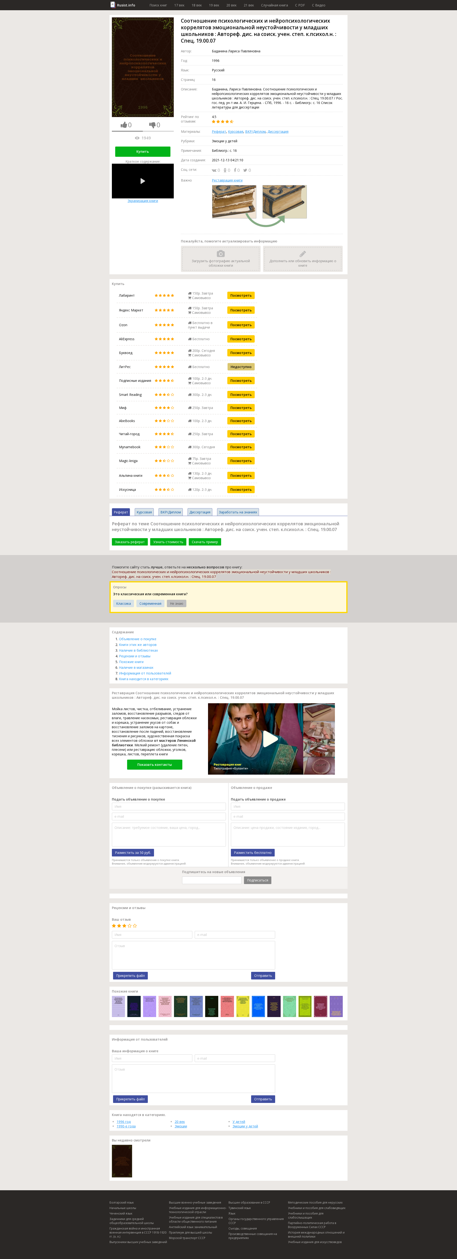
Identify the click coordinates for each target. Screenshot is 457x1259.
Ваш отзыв (121, 919)
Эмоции (181, 1126)
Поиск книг (158, 5)
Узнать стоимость (168, 542)
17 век (179, 5)
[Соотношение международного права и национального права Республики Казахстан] (258, 1007)
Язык (231, 1213)
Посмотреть (241, 295)
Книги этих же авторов (138, 644)
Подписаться (257, 880)
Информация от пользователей (145, 673)
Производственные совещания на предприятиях (252, 1236)
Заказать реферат (130, 542)
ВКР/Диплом (255, 131)
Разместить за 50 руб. (133, 852)
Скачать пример (205, 542)
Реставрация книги (227, 180)
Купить (142, 151)
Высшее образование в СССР (249, 1202)
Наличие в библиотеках (138, 650)
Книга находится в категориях (143, 679)
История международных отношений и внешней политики (316, 1234)
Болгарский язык (121, 1202)
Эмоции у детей (245, 1126)
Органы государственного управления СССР (256, 1221)
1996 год (124, 1121)
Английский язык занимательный (193, 1227)
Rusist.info (126, 5)
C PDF (300, 5)
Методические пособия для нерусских (315, 1202)
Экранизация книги (143, 200)
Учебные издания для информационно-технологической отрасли (198, 1210)
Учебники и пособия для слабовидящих (316, 1208)
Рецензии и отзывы (134, 656)
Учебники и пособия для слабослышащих (305, 1215)
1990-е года (126, 1126)
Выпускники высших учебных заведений (138, 1242)
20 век (231, 5)
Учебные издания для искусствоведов (315, 1242)
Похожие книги (131, 661)
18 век (197, 5)
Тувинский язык (239, 1208)
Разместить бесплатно (253, 852)
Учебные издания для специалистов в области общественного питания (196, 1219)
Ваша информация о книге (135, 1051)
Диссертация (278, 131)
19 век (214, 5)
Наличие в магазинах (136, 667)
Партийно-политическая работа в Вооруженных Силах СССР (312, 1225)
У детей (239, 1121)
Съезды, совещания (242, 1228)
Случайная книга (274, 5)
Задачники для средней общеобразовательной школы (131, 1221)
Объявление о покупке (137, 639)
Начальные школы (122, 1208)
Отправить (263, 975)
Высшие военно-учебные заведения (195, 1202)
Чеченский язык (120, 1213)
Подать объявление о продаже (258, 799)
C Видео (318, 5)
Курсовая (235, 131)
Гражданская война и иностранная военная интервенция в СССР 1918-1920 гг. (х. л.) (137, 1232)
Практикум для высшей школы (190, 1232)
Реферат (219, 131)
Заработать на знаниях (238, 512)
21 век (249, 5)
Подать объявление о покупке (138, 799)
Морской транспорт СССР (187, 1238)
